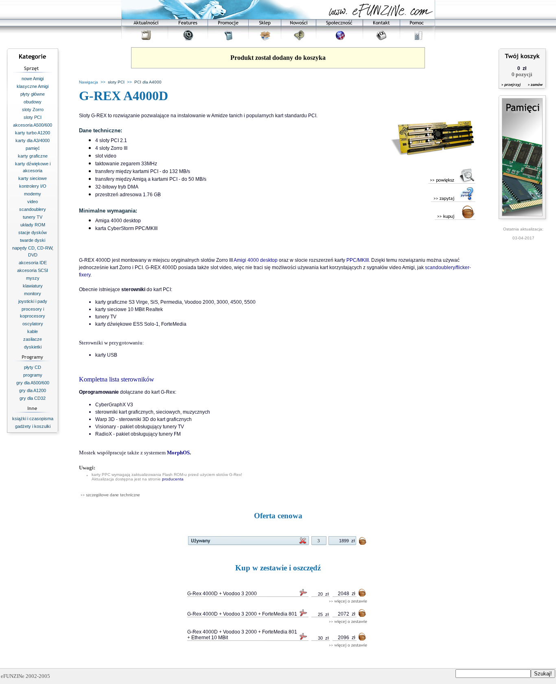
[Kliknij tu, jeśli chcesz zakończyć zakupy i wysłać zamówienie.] (533, 89)
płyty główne (32, 94)
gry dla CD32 (33, 398)
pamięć (33, 148)
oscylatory (32, 323)
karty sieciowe (32, 178)
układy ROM (32, 224)
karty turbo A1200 (32, 132)
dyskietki (33, 346)
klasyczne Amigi (32, 86)
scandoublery (32, 209)
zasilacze (32, 339)
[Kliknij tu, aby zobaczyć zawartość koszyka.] (511, 89)
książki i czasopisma (32, 418)
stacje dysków (32, 232)
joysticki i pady (32, 301)
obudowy (33, 101)
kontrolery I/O (32, 186)
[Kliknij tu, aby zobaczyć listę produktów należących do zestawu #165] (348, 601)
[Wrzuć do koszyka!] (363, 542)
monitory (32, 293)
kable (32, 331)
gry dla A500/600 (32, 382)
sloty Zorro (33, 109)
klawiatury (33, 285)
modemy (32, 193)
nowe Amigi (33, 78)
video (32, 201)
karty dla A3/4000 (32, 140)
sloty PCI (33, 117)
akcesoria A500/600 (32, 125)
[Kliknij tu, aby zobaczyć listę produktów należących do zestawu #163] (348, 645)
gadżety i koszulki (32, 426)
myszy (32, 278)
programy (32, 375)
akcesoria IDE (33, 262)
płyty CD (32, 367)
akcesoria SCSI (32, 270)
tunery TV (32, 217)
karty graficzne (33, 155)
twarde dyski (32, 240)
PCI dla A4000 (148, 82)
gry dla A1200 (32, 390)
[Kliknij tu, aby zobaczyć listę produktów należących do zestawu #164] (348, 621)
